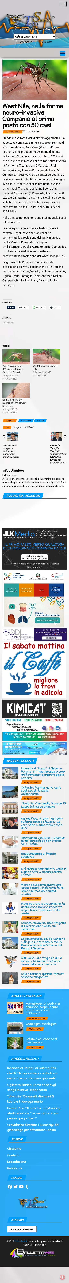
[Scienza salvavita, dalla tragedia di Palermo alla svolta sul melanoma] (10, 927)
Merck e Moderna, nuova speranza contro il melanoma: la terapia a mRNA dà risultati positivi (43, 889)
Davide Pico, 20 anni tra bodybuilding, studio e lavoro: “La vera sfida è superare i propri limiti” (42, 823)
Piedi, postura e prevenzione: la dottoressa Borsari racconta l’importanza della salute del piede (43, 908)
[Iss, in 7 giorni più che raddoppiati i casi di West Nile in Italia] (16, 390)
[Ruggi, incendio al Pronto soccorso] (10, 857)
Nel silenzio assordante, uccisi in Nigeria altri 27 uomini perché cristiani (44, 872)
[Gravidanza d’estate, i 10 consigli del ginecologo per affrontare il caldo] (10, 842)
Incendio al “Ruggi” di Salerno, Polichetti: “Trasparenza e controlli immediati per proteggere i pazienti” (43, 773)
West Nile (29, 427)
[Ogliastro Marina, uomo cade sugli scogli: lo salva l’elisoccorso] (10, 791)
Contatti (13, 1155)
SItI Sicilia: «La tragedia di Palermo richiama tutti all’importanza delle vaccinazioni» (42, 961)
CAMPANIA (26, 421)
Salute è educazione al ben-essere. (41, 1040)
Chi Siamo (14, 1149)
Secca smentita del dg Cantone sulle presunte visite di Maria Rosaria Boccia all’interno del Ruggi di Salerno (43, 943)
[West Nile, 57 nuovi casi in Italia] (46, 356)
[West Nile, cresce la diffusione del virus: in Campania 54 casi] (16, 356)
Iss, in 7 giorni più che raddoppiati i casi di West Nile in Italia (14, 402)
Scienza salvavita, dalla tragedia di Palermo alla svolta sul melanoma (43, 926)
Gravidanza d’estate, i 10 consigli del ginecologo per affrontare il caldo (43, 841)
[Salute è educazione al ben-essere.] (15, 1043)
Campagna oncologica (41, 1024)
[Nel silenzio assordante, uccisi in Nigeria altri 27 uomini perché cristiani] (10, 873)
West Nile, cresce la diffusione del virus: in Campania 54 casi (12, 369)
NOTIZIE (40, 421)
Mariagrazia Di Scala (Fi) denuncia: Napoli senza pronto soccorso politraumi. (43, 1008)
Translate (45, 41)
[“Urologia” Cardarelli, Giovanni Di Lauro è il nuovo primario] (10, 807)
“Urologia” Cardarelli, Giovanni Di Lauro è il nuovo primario (43, 804)
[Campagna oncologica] (15, 1028)
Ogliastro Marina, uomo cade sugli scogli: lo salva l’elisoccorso (41, 790)
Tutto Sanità (20, 1241)
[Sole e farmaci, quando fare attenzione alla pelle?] (10, 978)
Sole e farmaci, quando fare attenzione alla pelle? (43, 975)
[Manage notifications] (62, 1277)
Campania (18, 427)
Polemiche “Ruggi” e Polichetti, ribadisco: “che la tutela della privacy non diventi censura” (58, 454)
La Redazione (32, 131)
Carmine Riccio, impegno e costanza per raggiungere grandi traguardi (10, 451)
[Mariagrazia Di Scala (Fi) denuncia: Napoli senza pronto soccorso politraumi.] (15, 1008)
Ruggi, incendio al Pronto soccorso (38, 855)
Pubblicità (14, 1168)
